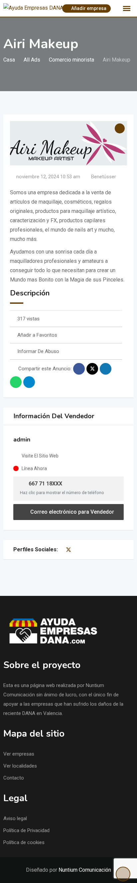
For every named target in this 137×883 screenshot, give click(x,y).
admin (21, 439)
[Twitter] (68, 549)
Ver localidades (20, 766)
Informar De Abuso (38, 351)
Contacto (13, 778)
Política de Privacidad (26, 830)
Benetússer (103, 177)
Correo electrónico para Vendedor (71, 512)
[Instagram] (82, 549)
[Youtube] (75, 549)
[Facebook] (62, 549)
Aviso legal (15, 818)
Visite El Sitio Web (40, 455)
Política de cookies (24, 842)
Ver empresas (18, 754)
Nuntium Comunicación (85, 870)
